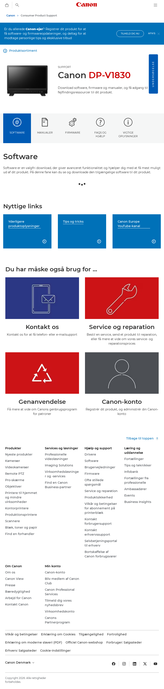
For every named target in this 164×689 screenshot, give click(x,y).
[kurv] (6, 5)
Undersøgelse (153, 74)
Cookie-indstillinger (55, 650)
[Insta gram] (124, 663)
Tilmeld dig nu (130, 33)
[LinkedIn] (134, 663)
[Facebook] (113, 663)
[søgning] (17, 5)
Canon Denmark (18, 662)
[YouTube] (155, 663)
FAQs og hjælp (100, 134)
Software (17, 132)
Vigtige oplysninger (128, 134)
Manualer (45, 132)
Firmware (72, 132)
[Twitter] (145, 663)
